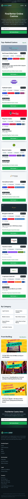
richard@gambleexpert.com (7, 486)
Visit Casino (13, 74)
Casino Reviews (4, 447)
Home (2, 445)
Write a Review (4, 463)
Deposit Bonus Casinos (5, 322)
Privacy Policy (4, 471)
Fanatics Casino (7, 246)
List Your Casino (4, 461)
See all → (24, 42)
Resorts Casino (6, 150)
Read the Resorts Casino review (10, 165)
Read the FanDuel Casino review (10, 102)
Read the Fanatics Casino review (10, 259)
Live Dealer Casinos (7, 327)
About (2, 451)
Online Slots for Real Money (20, 322)
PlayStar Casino (7, 118)
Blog (2, 449)
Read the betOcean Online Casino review (12, 71)
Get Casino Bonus (14, 32)
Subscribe (3, 459)
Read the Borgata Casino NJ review (10, 229)
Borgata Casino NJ (7, 213)
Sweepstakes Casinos (19, 311)
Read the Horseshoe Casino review (10, 196)
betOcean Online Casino (9, 53)
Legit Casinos (5, 311)
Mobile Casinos (6, 316)
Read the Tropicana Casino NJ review (11, 292)
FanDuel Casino (7, 87)
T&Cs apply (5, 68)
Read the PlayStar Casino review (10, 135)
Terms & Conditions (5, 469)
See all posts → (23, 337)
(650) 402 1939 (4, 487)
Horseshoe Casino (7, 182)
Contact (3, 453)
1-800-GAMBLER (17, 0)
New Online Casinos (20, 316)
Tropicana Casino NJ (8, 276)
